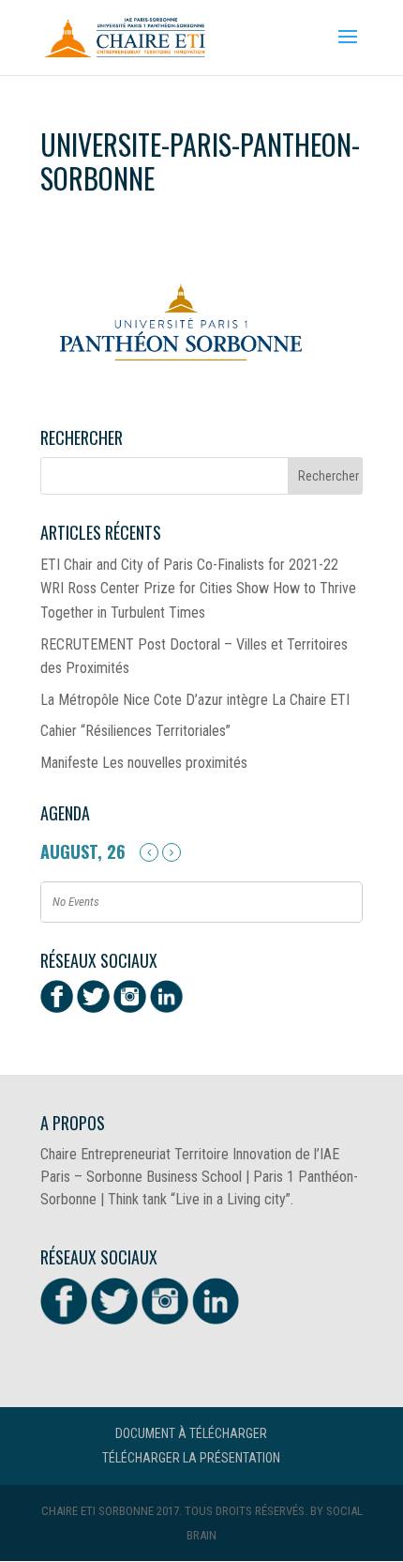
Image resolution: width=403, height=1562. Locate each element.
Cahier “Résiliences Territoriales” (135, 731)
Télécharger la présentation (191, 1457)
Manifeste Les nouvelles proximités (143, 763)
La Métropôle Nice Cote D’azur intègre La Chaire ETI (195, 700)
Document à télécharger (191, 1433)
